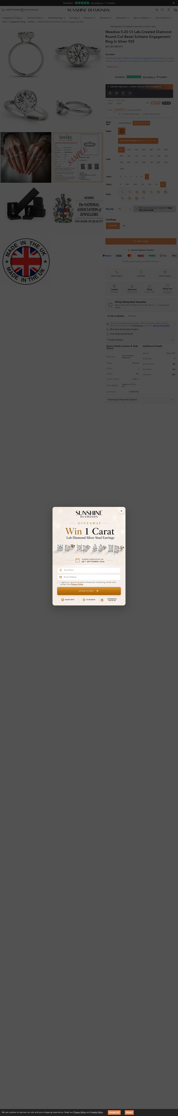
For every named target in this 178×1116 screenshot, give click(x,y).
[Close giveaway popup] (121, 510)
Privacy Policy (77, 584)
